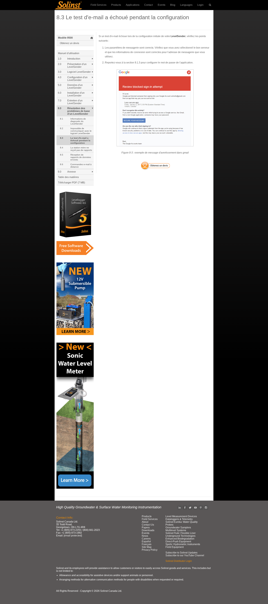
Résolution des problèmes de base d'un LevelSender (78, 111)
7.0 (59, 100)
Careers (146, 538)
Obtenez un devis (69, 43)
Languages (186, 5)
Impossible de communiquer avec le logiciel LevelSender (81, 131)
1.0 (59, 58)
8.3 (61, 138)
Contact (148, 5)
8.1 (61, 119)
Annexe (71, 171)
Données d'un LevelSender (75, 86)
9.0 (59, 171)
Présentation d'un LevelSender (77, 65)
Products (116, 5)
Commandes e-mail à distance (81, 165)
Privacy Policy (149, 549)
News (145, 536)
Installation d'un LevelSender (76, 94)
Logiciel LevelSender (79, 72)
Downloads (148, 530)
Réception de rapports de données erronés (80, 157)
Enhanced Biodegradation (179, 538)
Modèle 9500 (65, 37)
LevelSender (178, 36)
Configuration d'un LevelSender (77, 78)
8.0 (59, 108)
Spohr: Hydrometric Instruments (182, 544)
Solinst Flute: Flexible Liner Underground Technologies (180, 534)
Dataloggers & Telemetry (179, 519)
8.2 (61, 128)
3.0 (59, 72)
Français (146, 544)
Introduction (73, 58)
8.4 (61, 147)
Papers (146, 527)
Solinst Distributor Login (178, 561)
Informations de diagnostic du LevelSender (78, 121)
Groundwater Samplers (178, 527)
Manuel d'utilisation (68, 53)
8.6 (61, 164)
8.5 (61, 154)
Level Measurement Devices (181, 516)
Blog (172, 5)
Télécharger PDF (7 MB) (71, 182)
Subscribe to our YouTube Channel (184, 555)
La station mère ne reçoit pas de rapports (81, 148)
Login (200, 5)
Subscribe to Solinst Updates (181, 552)
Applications (132, 5)
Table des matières (68, 177)
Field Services (98, 5)
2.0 (59, 64)
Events (161, 5)
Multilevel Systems (175, 530)
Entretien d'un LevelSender (75, 102)
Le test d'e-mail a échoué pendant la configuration (80, 140)
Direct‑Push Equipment (178, 541)
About (145, 522)
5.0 (59, 85)
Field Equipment (174, 547)
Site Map (147, 547)
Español (146, 541)
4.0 (59, 77)
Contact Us (148, 524)
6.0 (59, 92)
